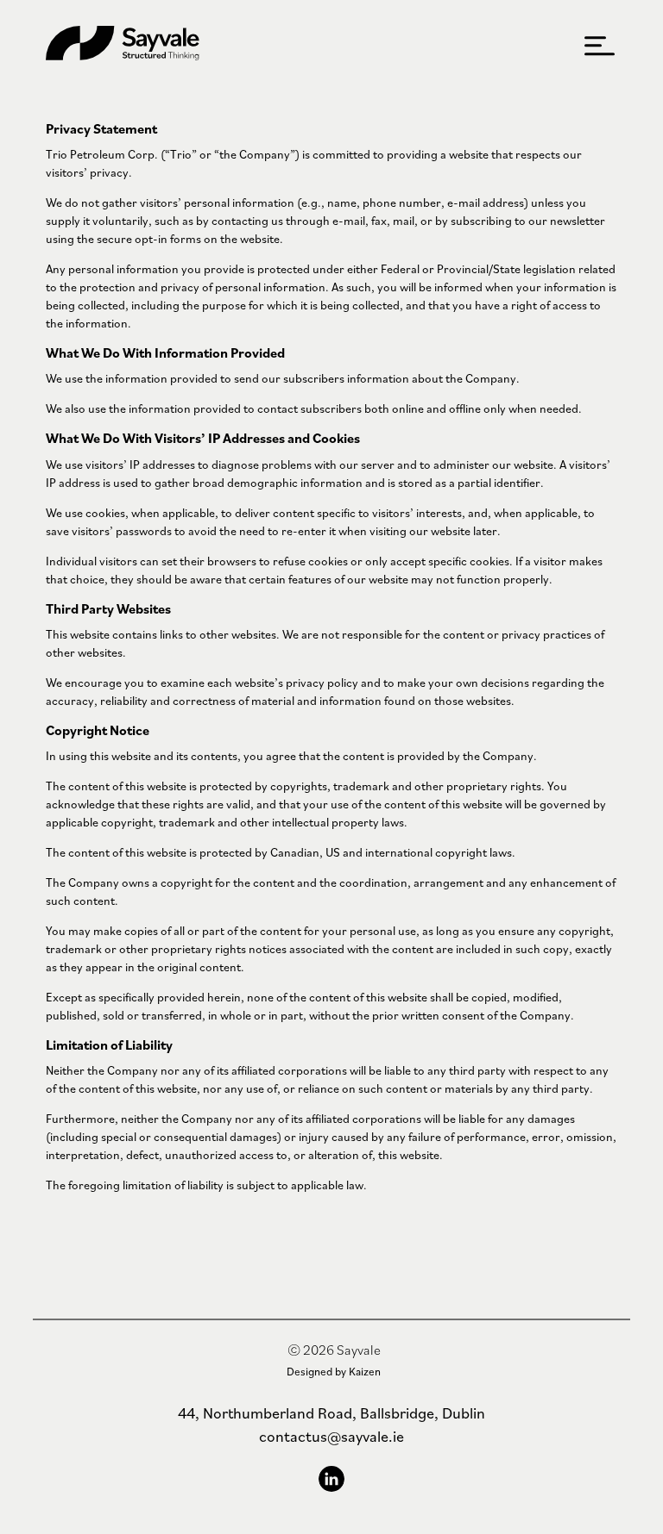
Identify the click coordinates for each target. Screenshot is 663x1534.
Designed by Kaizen (334, 1371)
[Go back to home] (122, 45)
